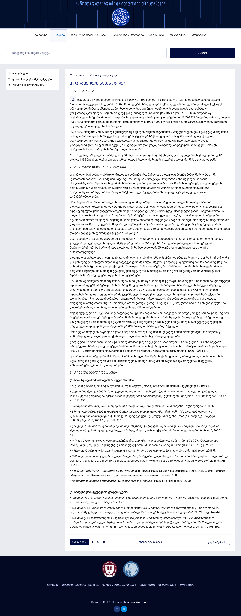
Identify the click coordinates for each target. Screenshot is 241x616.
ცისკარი (187, 396)
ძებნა (202, 53)
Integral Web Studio (138, 602)
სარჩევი (59, 35)
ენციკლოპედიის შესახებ (88, 35)
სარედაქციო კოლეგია (128, 35)
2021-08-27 (79, 75)
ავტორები (156, 35)
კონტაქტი (199, 35)
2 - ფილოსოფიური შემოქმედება (30, 79)
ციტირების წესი (151, 541)
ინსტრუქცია (178, 35)
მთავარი (41, 35)
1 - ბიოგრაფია (18, 73)
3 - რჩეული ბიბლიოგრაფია (26, 84)
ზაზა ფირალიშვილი (105, 75)
